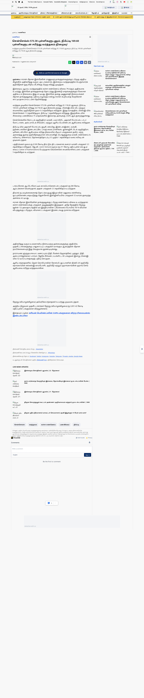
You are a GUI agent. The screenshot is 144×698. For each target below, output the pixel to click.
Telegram (59, 356)
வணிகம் (16, 37)
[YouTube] (124, 2)
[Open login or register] (22, 2)
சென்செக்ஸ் (19, 425)
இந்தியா (115, 13)
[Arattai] (114, 1)
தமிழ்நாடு (105, 13)
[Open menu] (12, 2)
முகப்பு (13, 13)
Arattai (71, 356)
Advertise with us (43, 181)
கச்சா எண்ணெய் (48, 425)
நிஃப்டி (76, 425)
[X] (121, 2)
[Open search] (16, 2)
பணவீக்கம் (64, 425)
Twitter (39, 356)
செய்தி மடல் (110, 7)
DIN (13, 67)
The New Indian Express (35, 2)
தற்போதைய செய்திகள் (28, 13)
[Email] (85, 62)
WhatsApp (51, 353)
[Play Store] (131, 2)
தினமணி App (42, 360)
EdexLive (92, 2)
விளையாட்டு (66, 13)
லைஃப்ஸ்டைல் (81, 13)
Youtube (52, 356)
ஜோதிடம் (95, 13)
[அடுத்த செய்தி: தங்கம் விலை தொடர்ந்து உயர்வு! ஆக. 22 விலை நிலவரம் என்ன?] (142, 349)
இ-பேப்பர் (126, 7)
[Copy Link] (89, 62)
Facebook (33, 356)
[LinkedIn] (81, 62)
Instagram (45, 356)
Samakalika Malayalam (60, 2)
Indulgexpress (83, 2)
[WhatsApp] (128, 2)
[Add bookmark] (90, 37)
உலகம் (124, 13)
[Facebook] (110, 2)
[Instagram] (117, 2)
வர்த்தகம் (33, 425)
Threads (65, 356)
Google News (78, 356)
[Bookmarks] (19, 2)
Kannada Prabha (48, 2)
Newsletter (39, 349)
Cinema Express (73, 2)
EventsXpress (100, 2)
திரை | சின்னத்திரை (48, 13)
